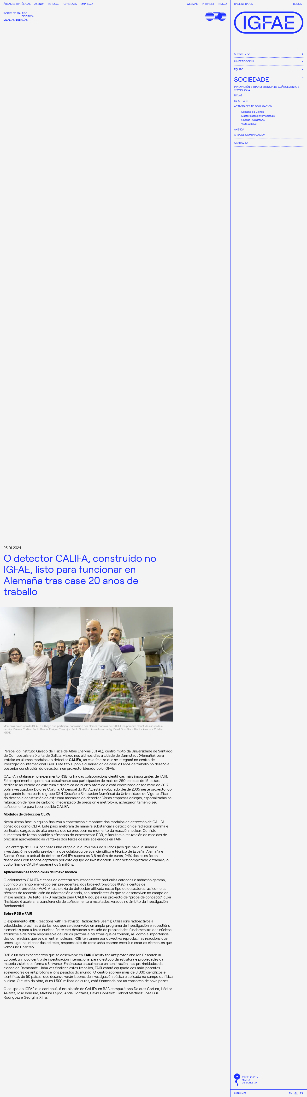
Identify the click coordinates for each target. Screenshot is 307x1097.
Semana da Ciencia (252, 111)
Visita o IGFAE (249, 124)
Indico (222, 4)
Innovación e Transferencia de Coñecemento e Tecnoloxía (266, 88)
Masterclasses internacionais (258, 115)
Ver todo (212, 1083)
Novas (238, 95)
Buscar (298, 4)
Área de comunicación (250, 134)
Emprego (87, 4)
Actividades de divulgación (253, 106)
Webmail (192, 4)
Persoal (53, 4)
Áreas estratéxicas (17, 4)
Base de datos (243, 4)
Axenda (239, 129)
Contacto (241, 142)
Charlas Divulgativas (253, 120)
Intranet (240, 1093)
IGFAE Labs (241, 101)
